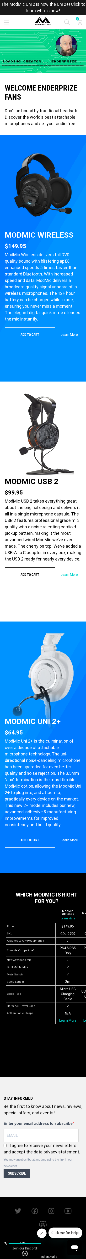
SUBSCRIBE (17, 1173)
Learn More (69, 334)
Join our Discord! (25, 1248)
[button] (67, 23)
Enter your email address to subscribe (38, 1123)
